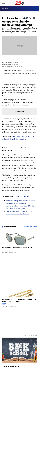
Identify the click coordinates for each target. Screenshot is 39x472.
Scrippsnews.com (23, 196)
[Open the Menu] (3, 2)
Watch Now (33, 2)
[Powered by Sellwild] (34, 336)
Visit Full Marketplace (30, 226)
